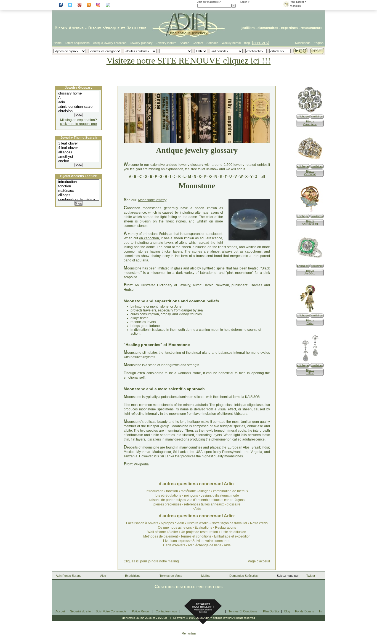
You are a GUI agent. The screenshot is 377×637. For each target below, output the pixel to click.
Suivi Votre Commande (111, 611)
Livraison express (176, 541)
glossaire (233, 504)
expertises (289, 28)
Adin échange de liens (204, 545)
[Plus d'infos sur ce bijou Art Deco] (310, 261)
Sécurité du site (80, 611)
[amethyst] (78, 156)
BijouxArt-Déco (309, 272)
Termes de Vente (171, 575)
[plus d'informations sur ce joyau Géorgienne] (310, 112)
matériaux (188, 491)
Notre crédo (259, 523)
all (263, 177)
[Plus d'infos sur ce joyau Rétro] (310, 311)
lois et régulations (168, 495)
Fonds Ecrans (304, 611)
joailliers (248, 28)
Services (212, 42)
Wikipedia (141, 464)
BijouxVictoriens (310, 172)
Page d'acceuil (259, 561)
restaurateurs (311, 28)
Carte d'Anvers (174, 545)
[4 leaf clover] (78, 148)
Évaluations (203, 527)
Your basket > (298, 2)
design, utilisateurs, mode (220, 495)
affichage (303, 116)
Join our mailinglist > (209, 2)
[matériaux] (78, 190)
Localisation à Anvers (142, 523)
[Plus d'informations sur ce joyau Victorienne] (310, 162)
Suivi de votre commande (211, 541)
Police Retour (141, 611)
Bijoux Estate (310, 371)
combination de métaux (230, 491)
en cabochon (149, 238)
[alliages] (78, 195)
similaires (317, 116)
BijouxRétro (310, 322)
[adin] (78, 102)
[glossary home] (78, 93)
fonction (172, 491)
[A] (78, 98)
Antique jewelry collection (109, 42)
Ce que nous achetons (175, 527)
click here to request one (78, 124)
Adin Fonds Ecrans (68, 575)
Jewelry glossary (141, 42)
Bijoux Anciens (69, 28)
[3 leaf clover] (78, 143)
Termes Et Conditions (243, 611)
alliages (204, 491)
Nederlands (302, 42)
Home (58, 42)
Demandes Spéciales (243, 575)
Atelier (173, 532)
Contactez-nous (166, 611)
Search (184, 42)
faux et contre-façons (229, 500)
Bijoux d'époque (104, 28)
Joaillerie (137, 28)
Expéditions (132, 575)
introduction (154, 491)
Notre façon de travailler (229, 523)
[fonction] (78, 186)
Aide (197, 509)
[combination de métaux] (78, 199)
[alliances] (78, 152)
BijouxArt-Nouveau (310, 222)
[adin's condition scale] (78, 106)
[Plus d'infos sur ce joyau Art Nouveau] (310, 211)
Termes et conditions (195, 536)
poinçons (191, 495)
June (178, 306)
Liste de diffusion (233, 532)
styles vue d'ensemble (194, 500)
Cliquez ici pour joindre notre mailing (151, 561)
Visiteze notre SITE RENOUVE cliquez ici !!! (189, 60)
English (318, 42)
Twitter (310, 575)
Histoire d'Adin (198, 523)
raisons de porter (162, 500)
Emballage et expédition (232, 536)
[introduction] (78, 182)
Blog (247, 42)
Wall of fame (156, 532)
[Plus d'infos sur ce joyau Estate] (310, 361)
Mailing (205, 575)
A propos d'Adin (173, 523)
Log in (243, 2)
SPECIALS (260, 42)
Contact (198, 42)
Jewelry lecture (166, 42)
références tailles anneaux (204, 504)
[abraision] (78, 111)
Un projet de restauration (199, 532)
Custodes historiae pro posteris (189, 586)
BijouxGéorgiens (310, 123)
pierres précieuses (167, 504)
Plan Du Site (271, 611)
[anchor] (78, 161)
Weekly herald (231, 42)
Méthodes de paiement (160, 536)
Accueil (60, 611)
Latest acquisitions (77, 42)
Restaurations (225, 527)
